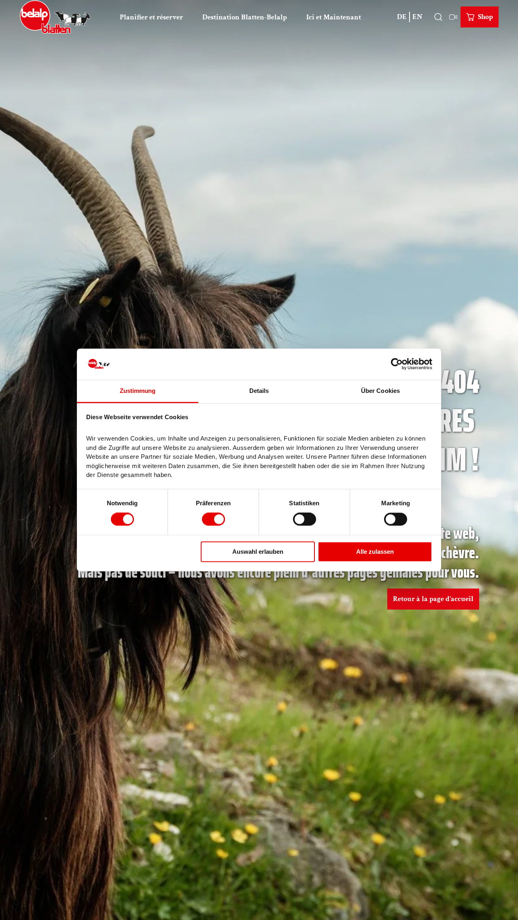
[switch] (213, 519)
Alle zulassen (375, 551)
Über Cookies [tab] (380, 390)
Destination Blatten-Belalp (244, 17)
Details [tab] (259, 390)
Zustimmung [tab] (138, 390)
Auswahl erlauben (257, 551)
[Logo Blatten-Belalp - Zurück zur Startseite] (55, 17)
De (402, 16)
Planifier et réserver (151, 17)
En (417, 16)
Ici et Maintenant (333, 17)
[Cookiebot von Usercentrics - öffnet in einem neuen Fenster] (396, 364)
